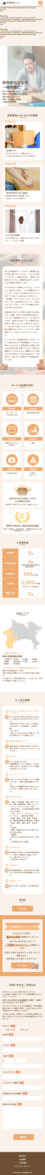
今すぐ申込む (22, 965)
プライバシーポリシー (22, 1166)
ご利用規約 (22, 1000)
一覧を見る (22, 908)
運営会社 (22, 1156)
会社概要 (22, 1159)
